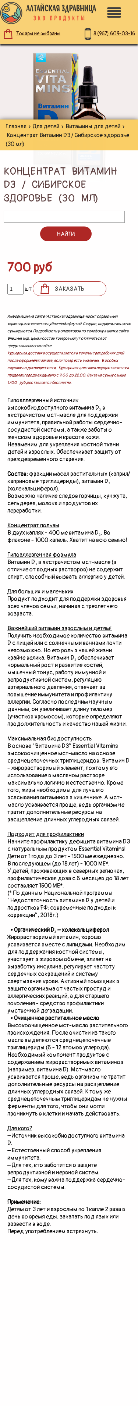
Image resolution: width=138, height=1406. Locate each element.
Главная (16, 126)
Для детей (46, 126)
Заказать (69, 289)
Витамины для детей (93, 126)
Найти (66, 234)
